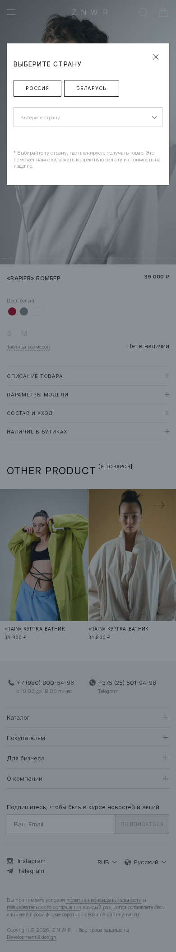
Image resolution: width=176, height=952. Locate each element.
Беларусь (91, 88)
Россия (37, 88)
